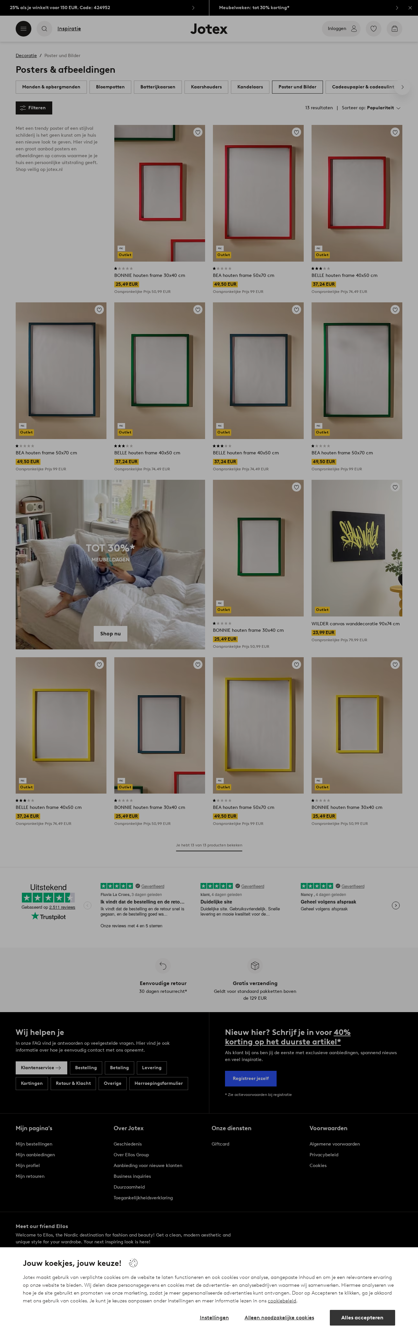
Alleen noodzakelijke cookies (279, 1317)
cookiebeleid (282, 1301)
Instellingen (214, 1317)
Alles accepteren (362, 1317)
